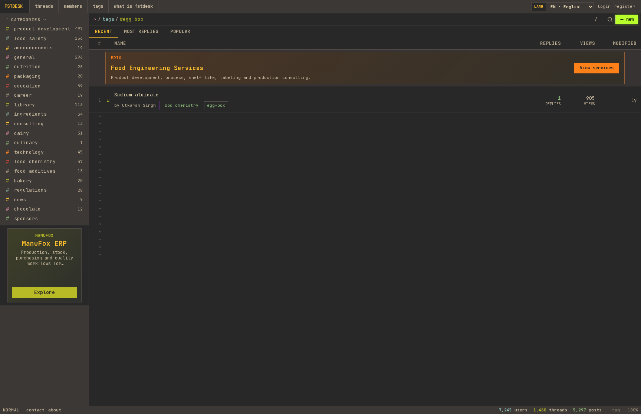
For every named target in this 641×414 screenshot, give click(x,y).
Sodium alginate (136, 95)
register (624, 6)
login (604, 6)
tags (98, 6)
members (73, 6)
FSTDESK (13, 6)
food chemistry (180, 105)
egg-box (216, 105)
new (630, 19)
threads (44, 6)
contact (35, 410)
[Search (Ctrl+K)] (610, 19)
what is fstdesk (133, 6)
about (54, 410)
